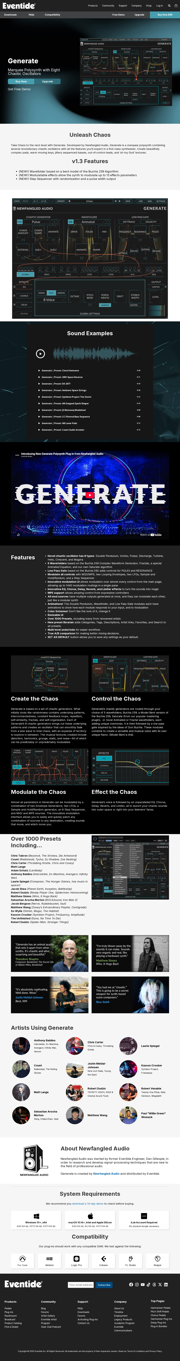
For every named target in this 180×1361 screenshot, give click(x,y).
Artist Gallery (48, 1315)
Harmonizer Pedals (161, 1308)
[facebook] (131, 1285)
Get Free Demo (19, 89)
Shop (149, 5)
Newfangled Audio (106, 1173)
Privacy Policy (155, 1351)
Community (108, 5)
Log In (159, 5)
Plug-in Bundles (159, 1326)
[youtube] (143, 1285)
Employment (120, 1315)
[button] (169, 6)
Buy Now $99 (165, 14)
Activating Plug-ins (88, 1319)
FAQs (31, 14)
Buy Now (21, 81)
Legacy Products (123, 1319)
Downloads (10, 14)
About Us (119, 1308)
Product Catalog (13, 1323)
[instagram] (137, 1285)
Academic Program (124, 1323)
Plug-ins (9, 1312)
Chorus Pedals (158, 1315)
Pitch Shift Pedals (160, 1311)
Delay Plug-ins (158, 1322)
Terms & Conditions (136, 1351)
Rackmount (11, 1315)
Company (137, 5)
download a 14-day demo (87, 1203)
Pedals (8, 1308)
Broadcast (10, 1319)
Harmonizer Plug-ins (161, 1319)
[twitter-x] (160, 1285)
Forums (45, 1312)
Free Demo (118, 14)
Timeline (118, 1312)
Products (93, 5)
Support (123, 5)
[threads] (154, 1285)
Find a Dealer (11, 1327)
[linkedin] (166, 1285)
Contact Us (83, 1323)
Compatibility (52, 14)
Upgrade (139, 14)
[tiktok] (149, 1285)
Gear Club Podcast (51, 1327)
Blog (43, 1308)
